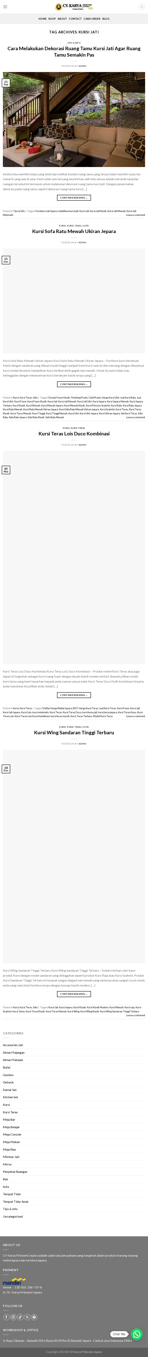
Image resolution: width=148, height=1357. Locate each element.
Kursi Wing (73, 1011)
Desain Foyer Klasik (59, 397)
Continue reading (74, 197)
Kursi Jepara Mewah (118, 401)
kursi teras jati (89, 712)
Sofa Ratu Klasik (36, 417)
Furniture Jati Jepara (46, 211)
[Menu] (5, 6)
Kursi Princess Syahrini (98, 405)
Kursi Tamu (19, 1011)
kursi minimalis (40, 712)
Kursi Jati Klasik (98, 211)
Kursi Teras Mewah (20, 413)
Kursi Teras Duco (72, 712)
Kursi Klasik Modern (97, 1007)
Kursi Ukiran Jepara (109, 413)
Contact (75, 18)
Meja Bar (9, 1119)
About (62, 18)
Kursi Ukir (73, 413)
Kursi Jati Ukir (84, 401)
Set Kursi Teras (129, 413)
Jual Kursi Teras (107, 708)
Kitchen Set (10, 1097)
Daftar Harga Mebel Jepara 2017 (60, 708)
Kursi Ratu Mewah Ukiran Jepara (40, 409)
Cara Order (92, 18)
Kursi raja (129, 1007)
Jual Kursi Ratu (128, 397)
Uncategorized (13, 1216)
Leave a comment (135, 214)
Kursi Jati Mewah (117, 211)
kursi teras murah (60, 716)
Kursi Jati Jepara (11, 712)
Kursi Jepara (99, 401)
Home (42, 18)
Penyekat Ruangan (15, 1171)
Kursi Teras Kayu (127, 712)
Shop (52, 18)
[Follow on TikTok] (20, 1317)
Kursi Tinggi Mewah (56, 413)
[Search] (142, 7)
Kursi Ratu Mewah (12, 409)
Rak (5, 1179)
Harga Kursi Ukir (110, 397)
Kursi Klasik (19, 405)
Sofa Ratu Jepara (18, 417)
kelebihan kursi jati (68, 211)
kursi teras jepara (107, 712)
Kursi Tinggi (38, 413)
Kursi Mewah (33, 405)
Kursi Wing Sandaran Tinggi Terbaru (74, 732)
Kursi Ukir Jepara (89, 413)
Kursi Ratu (116, 405)
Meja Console (12, 1134)
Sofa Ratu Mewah (54, 417)
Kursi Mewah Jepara (52, 405)
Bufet (6, 1067)
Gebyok (8, 1082)
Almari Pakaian (13, 1060)
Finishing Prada (79, 397)
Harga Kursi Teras (88, 708)
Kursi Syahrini (107, 409)
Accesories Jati (13, 1045)
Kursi (62, 225)
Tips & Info (74, 43)
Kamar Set (10, 1090)
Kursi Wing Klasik (89, 1011)
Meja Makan (11, 1142)
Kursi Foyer (20, 401)
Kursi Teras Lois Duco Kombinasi (74, 433)
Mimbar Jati (11, 1157)
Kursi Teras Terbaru (81, 716)
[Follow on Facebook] (6, 1317)
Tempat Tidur (12, 1194)
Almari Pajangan (13, 1052)
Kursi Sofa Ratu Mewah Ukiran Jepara (74, 231)
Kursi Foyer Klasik (37, 401)
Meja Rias (9, 1149)
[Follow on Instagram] (13, 1317)
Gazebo (8, 1075)
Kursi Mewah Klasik (74, 405)
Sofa (86, 225)
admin (83, 66)
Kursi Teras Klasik (35, 1011)
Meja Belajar (11, 1127)
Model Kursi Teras (103, 716)
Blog (105, 18)
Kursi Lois (26, 712)
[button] (137, 1334)
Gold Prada (94, 397)
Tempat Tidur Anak (16, 1201)
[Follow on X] (27, 1317)
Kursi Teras (74, 225)
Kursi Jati (84, 211)
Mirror (7, 1164)
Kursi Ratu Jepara (132, 405)
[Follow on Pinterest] (34, 1317)
